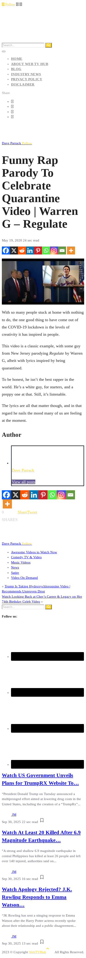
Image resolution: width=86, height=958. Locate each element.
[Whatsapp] (46, 250)
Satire (15, 572)
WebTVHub (37, 952)
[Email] (62, 250)
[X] (14, 250)
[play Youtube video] (43, 282)
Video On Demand (24, 577)
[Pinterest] (38, 250)
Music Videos (21, 562)
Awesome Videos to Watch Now (34, 552)
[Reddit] (22, 250)
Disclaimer (23, 84)
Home (16, 59)
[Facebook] (6, 250)
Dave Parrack (17, 143)
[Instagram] (54, 250)
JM (14, 814)
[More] (71, 250)
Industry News (26, 74)
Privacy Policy (26, 79)
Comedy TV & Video (26, 557)
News (15, 567)
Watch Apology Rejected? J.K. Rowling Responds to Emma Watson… (37, 897)
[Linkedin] (30, 250)
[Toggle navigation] (4, 51)
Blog (16, 69)
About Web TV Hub (29, 64)
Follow (9, 4)
